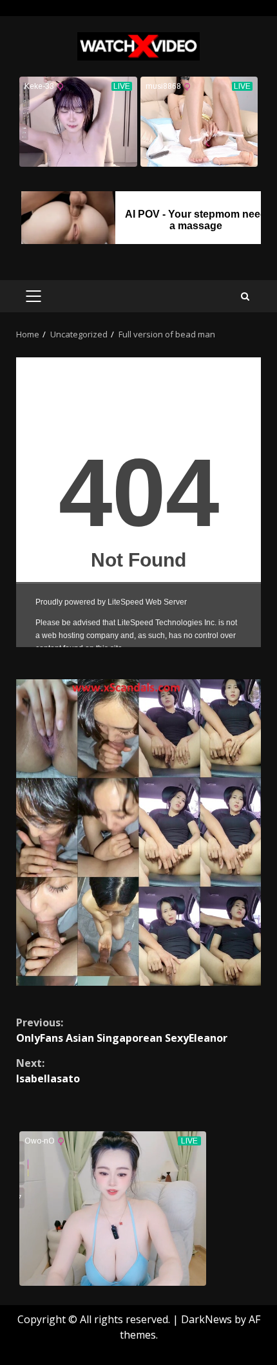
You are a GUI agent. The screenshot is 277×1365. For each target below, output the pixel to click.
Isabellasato (48, 1071)
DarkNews (206, 1319)
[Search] (245, 296)
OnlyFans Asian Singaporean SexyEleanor (121, 1030)
